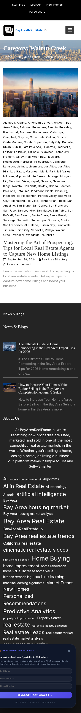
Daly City (54, 142)
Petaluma (23, 191)
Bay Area (10, 500)
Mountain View (19, 181)
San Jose (9, 210)
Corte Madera (12, 142)
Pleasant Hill (11, 195)
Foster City (62, 152)
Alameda (9, 122)
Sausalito (23, 220)
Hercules (27, 161)
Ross (62, 200)
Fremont (8, 156)
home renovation (53, 566)
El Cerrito (49, 147)
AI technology (56, 487)
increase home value (37, 571)
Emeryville (63, 147)
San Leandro (26, 210)
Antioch (59, 122)
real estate (16, 624)
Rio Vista (32, 200)
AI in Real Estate (23, 486)
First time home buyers (16, 559)
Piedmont (37, 191)
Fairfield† (20, 152)
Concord (62, 137)
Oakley (42, 186)
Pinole (49, 191)
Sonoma (53, 220)
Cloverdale (37, 137)
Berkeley (65, 127)
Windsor (18, 235)
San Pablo (59, 210)
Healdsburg (11, 161)
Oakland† (30, 186)
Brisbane (26, 132)
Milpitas (21, 176)
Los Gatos (17, 171)
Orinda (53, 186)
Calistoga (56, 132)
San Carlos (39, 205)
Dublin (17, 147)
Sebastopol (38, 220)
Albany (21, 122)
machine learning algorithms (23, 583)
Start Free (18, 4)
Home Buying (51, 558)
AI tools (8, 495)
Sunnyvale (64, 225)
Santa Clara (40, 215)
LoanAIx (35, 4)
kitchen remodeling (17, 577)
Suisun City (47, 225)
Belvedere (39, 127)
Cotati (28, 142)
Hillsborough (42, 161)
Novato (17, 186)
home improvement (21, 565)
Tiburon (8, 230)
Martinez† (32, 171)
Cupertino (40, 142)
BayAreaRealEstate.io (23, 528)
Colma (50, 137)
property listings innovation (19, 618)
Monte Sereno (36, 176)
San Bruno (24, 205)
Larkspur (9, 166)
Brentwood (10, 132)
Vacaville (37, 230)
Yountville (47, 235)
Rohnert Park (48, 200)
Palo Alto (9, 191)
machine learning (48, 576)
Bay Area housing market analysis (28, 514)
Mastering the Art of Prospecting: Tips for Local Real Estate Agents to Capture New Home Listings (38, 248)
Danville (67, 142)
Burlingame (40, 132)
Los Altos (50, 166)
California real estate (22, 543)
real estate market (59, 633)
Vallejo (49, 230)
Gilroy (20, 156)
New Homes (54, 4)
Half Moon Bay (35, 156)
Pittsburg (61, 191)
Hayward (53, 156)
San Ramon (22, 215)
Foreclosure (37, 11)
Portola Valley (47, 195)
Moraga (53, 176)
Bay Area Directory (54, 259)
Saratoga (9, 220)
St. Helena (31, 225)
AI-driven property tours (23, 479)
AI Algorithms (49, 479)
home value (12, 571)
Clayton (23, 137)
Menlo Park (48, 171)
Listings (22, 166)
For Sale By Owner (40, 152)
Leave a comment (19, 264)
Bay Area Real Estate (33, 521)
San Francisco (58, 205)
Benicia (53, 127)
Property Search (49, 618)
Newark (46, 181)
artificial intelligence (41, 494)
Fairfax (8, 152)
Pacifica (65, 186)
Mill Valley (63, 171)
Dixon (7, 147)
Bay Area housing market (36, 507)
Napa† (35, 181)
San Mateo (44, 210)
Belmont (25, 127)
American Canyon (40, 122)
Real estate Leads (23, 632)
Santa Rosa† (58, 215)
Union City (22, 230)
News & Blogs (13, 314)
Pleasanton (29, 195)
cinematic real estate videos (35, 550)
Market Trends (59, 582)
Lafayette (59, 161)
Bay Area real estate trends (39, 536)
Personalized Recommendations (24, 599)
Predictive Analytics (29, 611)
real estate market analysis (23, 638)
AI (5, 478)
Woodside (33, 235)
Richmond (18, 200)
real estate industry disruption (49, 625)
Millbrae (8, 176)
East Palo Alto (32, 147)
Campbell (9, 137)
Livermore (35, 166)
